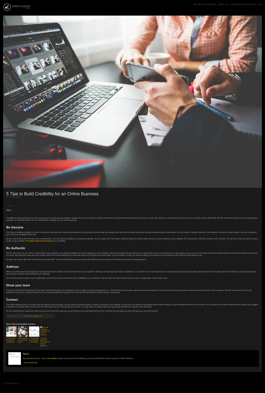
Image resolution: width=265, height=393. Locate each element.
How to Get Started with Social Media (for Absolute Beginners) (45, 341)
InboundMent (52, 358)
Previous (249, 11)
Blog (259, 4)
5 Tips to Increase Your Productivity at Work (23, 340)
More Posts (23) (31, 362)
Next (260, 11)
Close (255, 11)
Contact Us (223, 4)
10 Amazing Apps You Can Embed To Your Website (34, 340)
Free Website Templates (204, 4)
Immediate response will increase (39, 240)
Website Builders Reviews (243, 4)
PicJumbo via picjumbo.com (33, 316)
